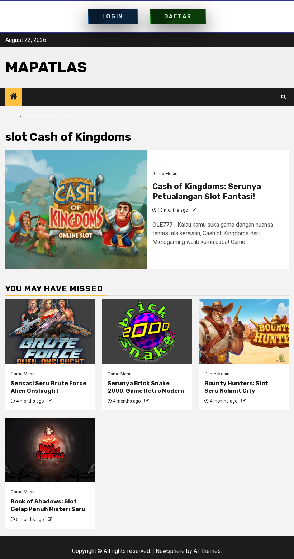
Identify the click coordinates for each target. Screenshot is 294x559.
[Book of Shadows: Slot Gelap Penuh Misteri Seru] (50, 450)
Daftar (178, 16)
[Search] (283, 97)
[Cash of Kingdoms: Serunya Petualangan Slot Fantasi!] (76, 209)
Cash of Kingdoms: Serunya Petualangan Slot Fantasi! (206, 192)
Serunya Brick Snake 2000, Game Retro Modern (146, 387)
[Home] (14, 97)
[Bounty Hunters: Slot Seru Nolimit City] (244, 331)
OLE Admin (208, 210)
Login (112, 16)
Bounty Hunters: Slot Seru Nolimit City (236, 387)
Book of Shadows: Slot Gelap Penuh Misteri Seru (48, 505)
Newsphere (170, 551)
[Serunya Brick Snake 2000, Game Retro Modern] (147, 331)
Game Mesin (164, 173)
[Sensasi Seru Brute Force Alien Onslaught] (50, 331)
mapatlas (46, 67)
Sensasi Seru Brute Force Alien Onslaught (48, 387)
